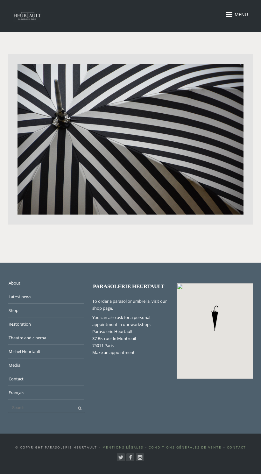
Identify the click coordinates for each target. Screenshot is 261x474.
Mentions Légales (122, 447)
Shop (13, 310)
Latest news (20, 297)
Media (14, 365)
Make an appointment (113, 352)
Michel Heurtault (24, 351)
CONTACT (236, 447)
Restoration (20, 324)
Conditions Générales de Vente (185, 447)
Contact (16, 379)
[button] (215, 318)
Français (16, 392)
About (14, 283)
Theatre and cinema (27, 338)
